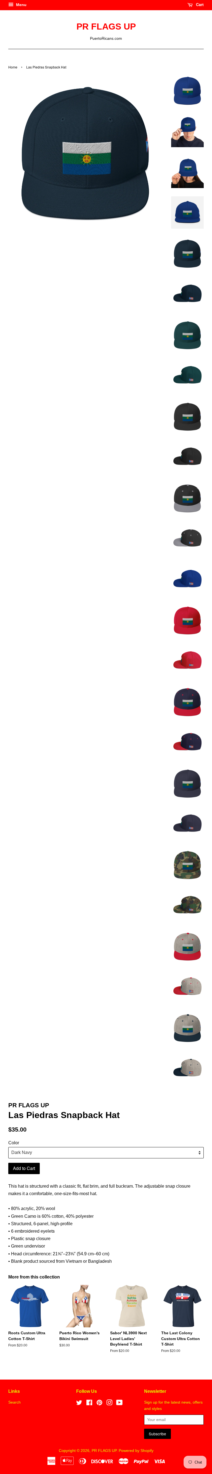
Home (12, 67)
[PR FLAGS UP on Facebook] (89, 1404)
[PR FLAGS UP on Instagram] (109, 1404)
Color (13, 1142)
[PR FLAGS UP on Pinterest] (99, 1404)
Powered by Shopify (136, 1451)
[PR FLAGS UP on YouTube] (119, 1404)
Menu (20, 4)
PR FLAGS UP (106, 26)
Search (14, 1402)
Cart (199, 4)
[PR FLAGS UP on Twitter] (79, 1404)
